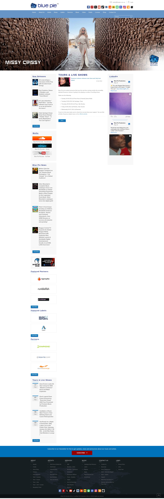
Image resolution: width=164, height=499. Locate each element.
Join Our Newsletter (71, 482)
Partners (35, 472)
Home (34, 12)
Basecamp (103, 466)
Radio (90, 12)
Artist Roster (53, 466)
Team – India (36, 482)
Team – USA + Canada (38, 484)
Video (84, 12)
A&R (68, 464)
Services (70, 12)
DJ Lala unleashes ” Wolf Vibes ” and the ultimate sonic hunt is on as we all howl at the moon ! (46, 104)
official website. (83, 114)
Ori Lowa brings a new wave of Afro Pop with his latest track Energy (46, 82)
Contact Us (112, 12)
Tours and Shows (54, 479)
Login (131, 2)
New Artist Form (53, 474)
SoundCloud (87, 477)
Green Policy (36, 469)
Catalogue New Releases (90, 464)
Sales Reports (70, 484)
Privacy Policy (121, 464)
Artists (49, 12)
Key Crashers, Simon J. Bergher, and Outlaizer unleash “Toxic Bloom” (46, 93)
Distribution (69, 472)
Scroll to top (159, 495)
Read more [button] (114, 90)
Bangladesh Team (37, 487)
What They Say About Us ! (107, 479)
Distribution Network (71, 474)
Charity (34, 466)
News (55, 12)
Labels (62, 12)
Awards (34, 464)
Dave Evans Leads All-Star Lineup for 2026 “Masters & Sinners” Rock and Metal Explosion (47, 387)
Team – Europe (36, 479)
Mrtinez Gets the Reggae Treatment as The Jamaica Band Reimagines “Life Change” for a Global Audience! (46, 173)
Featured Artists (53, 469)
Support (103, 477)
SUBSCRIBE (81, 453)
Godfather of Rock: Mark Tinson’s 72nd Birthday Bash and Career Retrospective (46, 413)
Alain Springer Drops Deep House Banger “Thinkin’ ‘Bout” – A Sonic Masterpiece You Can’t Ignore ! (46, 116)
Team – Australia (37, 477)
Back (62, 120)
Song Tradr (121, 469)
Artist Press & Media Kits (55, 464)
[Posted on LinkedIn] (129, 82)
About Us (41, 12)
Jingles (68, 479)
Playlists (86, 469)
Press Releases (36, 474)
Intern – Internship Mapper (107, 472)
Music (77, 12)
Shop (104, 12)
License (97, 12)
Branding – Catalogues (72, 469)
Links (119, 466)
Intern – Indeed (104, 474)
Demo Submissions (105, 469)
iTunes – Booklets (71, 477)
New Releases (53, 477)
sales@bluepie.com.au (119, 2)
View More (36, 126)
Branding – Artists (71, 466)
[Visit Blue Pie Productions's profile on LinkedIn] (112, 82)
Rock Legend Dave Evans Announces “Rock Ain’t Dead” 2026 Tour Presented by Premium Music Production (46, 401)
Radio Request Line (88, 474)
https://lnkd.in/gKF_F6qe (123, 88)
